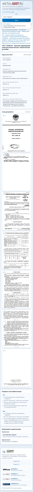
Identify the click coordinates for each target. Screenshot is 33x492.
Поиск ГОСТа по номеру (8, 12)
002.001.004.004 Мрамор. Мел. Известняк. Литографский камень (15, 406)
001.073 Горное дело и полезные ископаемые (16, 416)
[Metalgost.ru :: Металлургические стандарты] (12, 4)
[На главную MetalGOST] (4, 451)
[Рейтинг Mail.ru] (10, 451)
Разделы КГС (16, 464)
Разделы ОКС (16, 461)
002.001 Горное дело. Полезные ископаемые (16, 400)
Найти (16, 20)
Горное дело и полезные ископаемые (19, 38)
